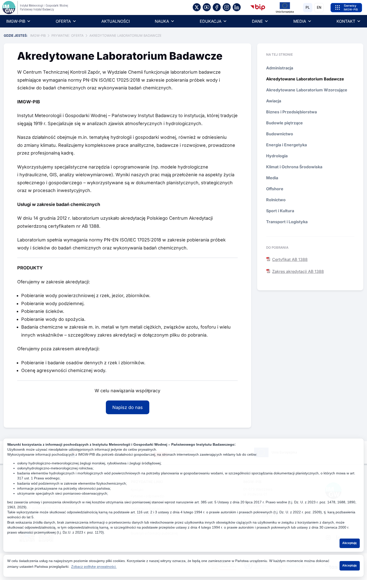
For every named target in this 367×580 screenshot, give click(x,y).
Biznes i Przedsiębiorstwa (291, 111)
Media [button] (299, 21)
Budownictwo (279, 133)
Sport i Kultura (280, 210)
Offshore (274, 188)
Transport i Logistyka (287, 221)
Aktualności (115, 21)
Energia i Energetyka (286, 144)
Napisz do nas (127, 407)
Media (272, 177)
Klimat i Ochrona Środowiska (294, 166)
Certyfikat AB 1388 (290, 259)
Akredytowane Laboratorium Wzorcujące (306, 89)
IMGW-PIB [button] (15, 21)
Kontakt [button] (346, 21)
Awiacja (273, 100)
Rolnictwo (276, 199)
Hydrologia (277, 155)
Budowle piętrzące (284, 122)
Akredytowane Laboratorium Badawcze (305, 78)
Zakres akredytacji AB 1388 (298, 271)
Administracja (279, 67)
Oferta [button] (63, 21)
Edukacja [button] (210, 21)
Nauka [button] (162, 21)
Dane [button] (257, 21)
